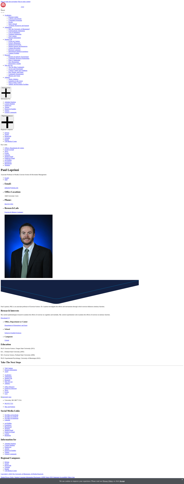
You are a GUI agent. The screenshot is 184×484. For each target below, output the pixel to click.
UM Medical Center (11, 141)
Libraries (7, 155)
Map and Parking (10, 407)
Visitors (7, 110)
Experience (8, 162)
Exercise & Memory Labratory (14, 212)
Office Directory (10, 387)
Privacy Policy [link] (108, 481)
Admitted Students (10, 102)
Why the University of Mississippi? (19, 29)
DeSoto (7, 133)
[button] (1, 12)
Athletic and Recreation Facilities (18, 84)
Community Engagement (16, 74)
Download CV (5, 318)
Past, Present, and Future (15, 72)
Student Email (9, 156)
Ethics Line (71, 477)
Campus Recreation (14, 48)
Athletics (7, 77)
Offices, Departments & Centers (14, 148)
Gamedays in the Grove (15, 81)
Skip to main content (24, 1)
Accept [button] (122, 481)
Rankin (7, 139)
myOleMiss (8, 160)
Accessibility (63, 477)
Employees (8, 105)
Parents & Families (10, 109)
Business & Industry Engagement (18, 57)
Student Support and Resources (17, 46)
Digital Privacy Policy (7, 477)
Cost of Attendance (14, 32)
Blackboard (8, 163)
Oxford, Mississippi (14, 43)
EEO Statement (54, 477)
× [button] (182, 479)
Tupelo (7, 134)
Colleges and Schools (14, 18)
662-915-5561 (9, 204)
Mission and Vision (14, 76)
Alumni (7, 107)
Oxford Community (11, 112)
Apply (6, 371)
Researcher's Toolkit (14, 63)
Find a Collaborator (14, 60)
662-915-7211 (9, 403)
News (6, 151)
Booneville (8, 136)
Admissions (8, 27)
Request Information (14, 38)
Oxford (7, 340)
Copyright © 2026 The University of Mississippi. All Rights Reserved (22, 474)
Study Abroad (12, 24)
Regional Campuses (14, 50)
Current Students (10, 104)
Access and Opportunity (15, 69)
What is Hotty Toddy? (15, 82)
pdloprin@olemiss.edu (11, 188)
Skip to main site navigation (9, 1)
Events (7, 153)
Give (22, 7)
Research (7, 55)
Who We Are (9, 65)
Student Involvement (14, 44)
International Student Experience (18, 51)
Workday (7, 165)
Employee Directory (11, 388)
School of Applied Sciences (13, 333)
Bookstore (8, 435)
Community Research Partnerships (18, 58)
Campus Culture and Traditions (17, 70)
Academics (8, 15)
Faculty (10, 22)
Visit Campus (12, 36)
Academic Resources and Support (18, 25)
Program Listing (13, 17)
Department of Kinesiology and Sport (16, 325)
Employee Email (10, 158)
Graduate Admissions (14, 34)
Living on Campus (14, 41)
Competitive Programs (15, 20)
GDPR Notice (45, 477)
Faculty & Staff (9, 149)
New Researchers (13, 62)
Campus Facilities (13, 53)
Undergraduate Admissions (16, 31)
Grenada (7, 138)
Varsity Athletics (13, 79)
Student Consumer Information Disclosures (27, 477)
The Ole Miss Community (16, 67)
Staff (6, 179)
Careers (7, 434)
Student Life (8, 39)
